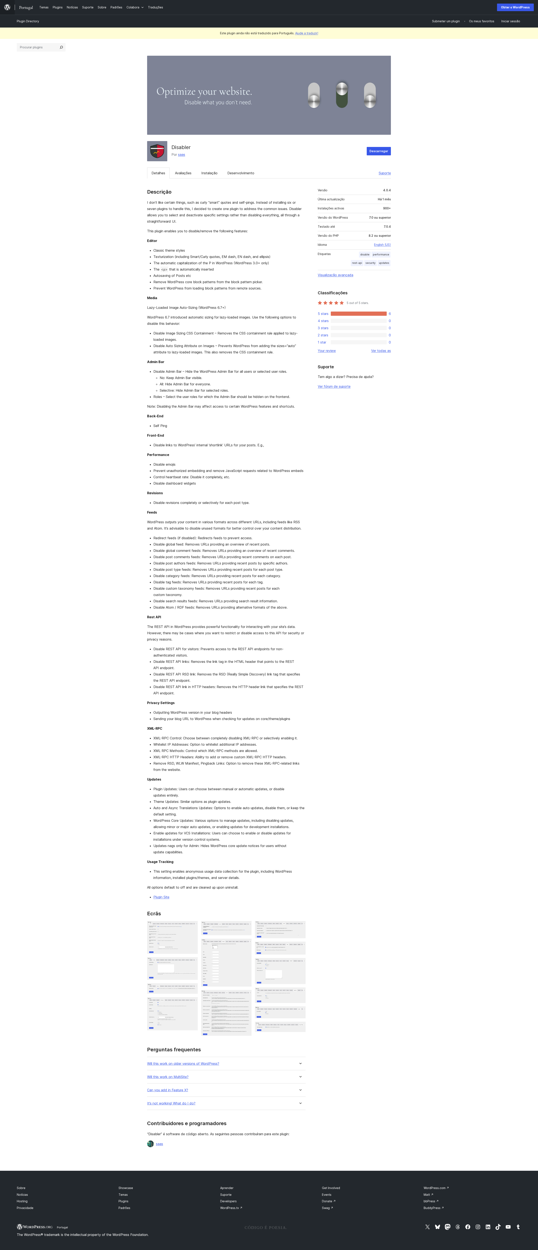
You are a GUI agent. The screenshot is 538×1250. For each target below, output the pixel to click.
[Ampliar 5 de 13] (246, 927)
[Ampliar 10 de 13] (300, 964)
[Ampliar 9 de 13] (300, 947)
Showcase (126, 1188)
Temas (123, 1194)
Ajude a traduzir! (306, 33)
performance (381, 254)
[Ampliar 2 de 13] (192, 963)
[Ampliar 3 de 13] (192, 989)
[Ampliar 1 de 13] (192, 927)
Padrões (124, 1208)
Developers (228, 1201)
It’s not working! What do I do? (171, 1103)
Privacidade (25, 1208)
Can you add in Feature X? (167, 1090)
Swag (327, 1208)
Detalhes (158, 173)
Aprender (226, 1188)
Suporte (385, 173)
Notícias (22, 1194)
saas (181, 154)
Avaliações (183, 173)
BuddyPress (434, 1208)
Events (326, 1194)
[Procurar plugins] (61, 47)
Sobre (21, 1188)
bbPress (431, 1201)
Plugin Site (161, 897)
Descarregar (378, 151)
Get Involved (331, 1188)
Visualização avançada (335, 275)
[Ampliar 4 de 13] (192, 1003)
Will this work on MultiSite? (168, 1077)
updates (384, 262)
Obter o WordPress (515, 7)
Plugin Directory (28, 21)
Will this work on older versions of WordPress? (183, 1064)
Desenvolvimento (240, 173)
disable (364, 254)
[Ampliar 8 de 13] (300, 927)
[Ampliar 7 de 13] (246, 996)
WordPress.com (436, 1188)
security (370, 262)
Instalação (209, 173)
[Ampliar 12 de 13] (300, 1012)
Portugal (62, 1227)
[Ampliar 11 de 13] (300, 993)
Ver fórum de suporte (334, 386)
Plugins (123, 1201)
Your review (327, 351)
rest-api (357, 262)
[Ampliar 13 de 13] (300, 1027)
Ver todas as (381, 351)
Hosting (22, 1201)
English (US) (382, 244)
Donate (329, 1201)
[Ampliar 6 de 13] (246, 944)
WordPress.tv (231, 1208)
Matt (429, 1194)
